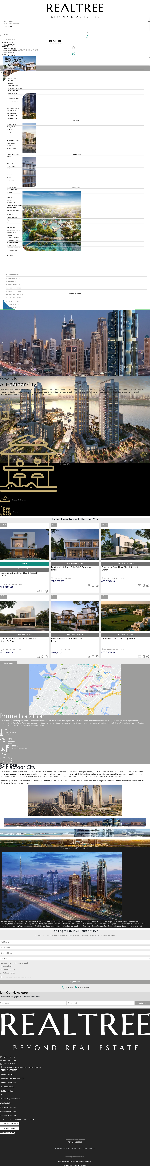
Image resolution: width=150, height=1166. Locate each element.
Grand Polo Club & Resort (24, 569)
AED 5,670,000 (108, 652)
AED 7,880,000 (6, 652)
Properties (7, 21)
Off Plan (3, 524)
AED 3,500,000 (57, 581)
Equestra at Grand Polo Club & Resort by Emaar (120, 568)
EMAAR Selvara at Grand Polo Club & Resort (68, 639)
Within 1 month (9, 969)
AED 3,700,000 (108, 581)
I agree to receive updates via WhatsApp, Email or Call (17, 977)
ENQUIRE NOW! (75, 982)
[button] (2, 343)
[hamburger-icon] (149, 21)
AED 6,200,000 (57, 652)
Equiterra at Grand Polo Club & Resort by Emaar (19, 574)
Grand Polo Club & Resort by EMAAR (118, 638)
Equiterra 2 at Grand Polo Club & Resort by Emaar (71, 568)
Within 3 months (9, 973)
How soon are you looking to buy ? (14, 963)
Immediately (7, 966)
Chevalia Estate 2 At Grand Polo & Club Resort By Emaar (18, 639)
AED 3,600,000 (6, 587)
